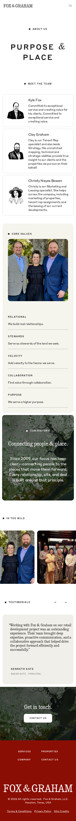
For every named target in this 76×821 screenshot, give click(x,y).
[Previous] (55, 602)
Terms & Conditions (19, 811)
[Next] (66, 602)
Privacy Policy (42, 811)
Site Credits (61, 811)
